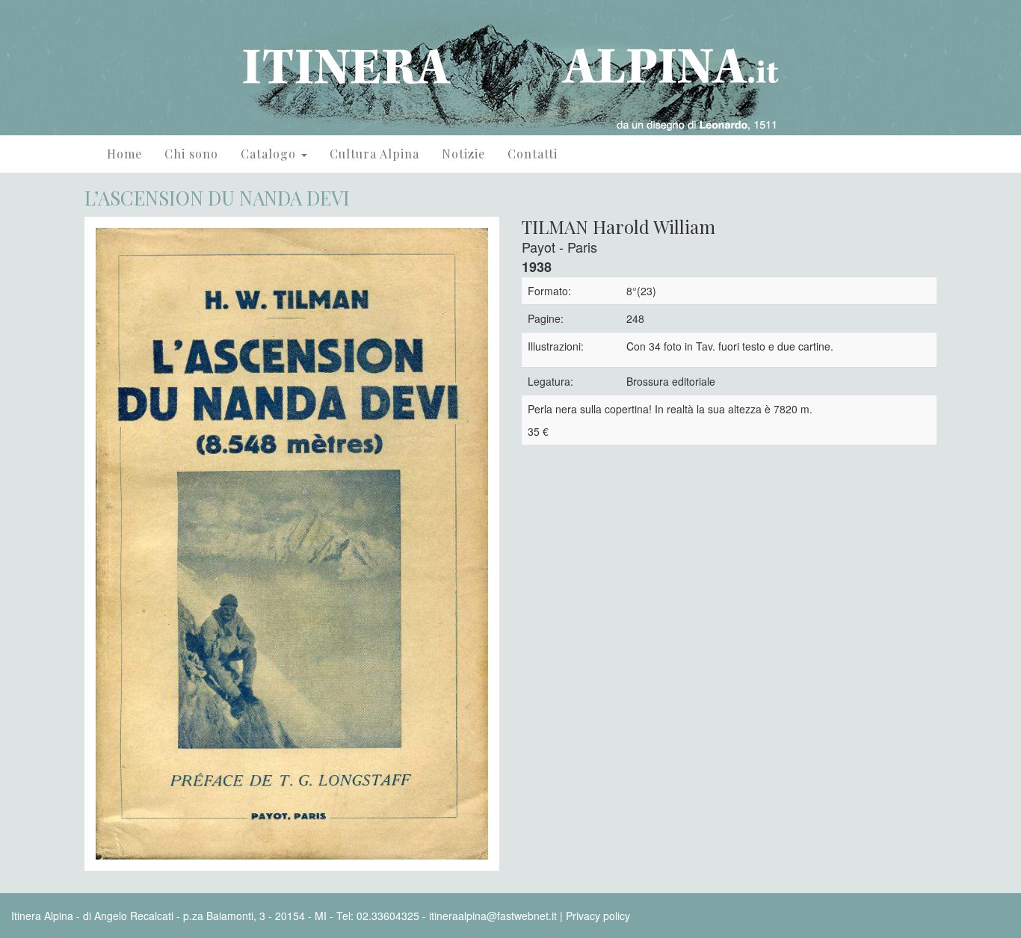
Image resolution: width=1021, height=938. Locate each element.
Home (124, 153)
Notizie (463, 153)
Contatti (533, 153)
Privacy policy (598, 915)
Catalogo (270, 153)
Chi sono (191, 153)
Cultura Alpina (374, 153)
